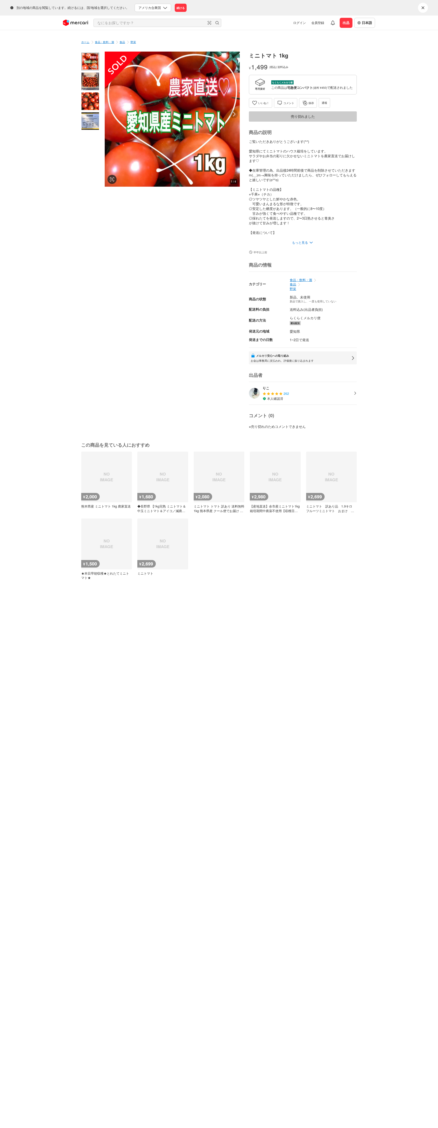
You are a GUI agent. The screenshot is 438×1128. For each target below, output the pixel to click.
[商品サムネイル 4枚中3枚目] (90, 101)
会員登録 (317, 22)
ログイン (299, 22)
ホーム (85, 42)
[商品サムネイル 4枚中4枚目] (90, 121)
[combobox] (157, 23)
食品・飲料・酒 (104, 42)
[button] (209, 23)
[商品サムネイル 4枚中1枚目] (90, 61)
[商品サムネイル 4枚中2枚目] (90, 81)
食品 (122, 42)
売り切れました (303, 116)
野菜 (133, 42)
